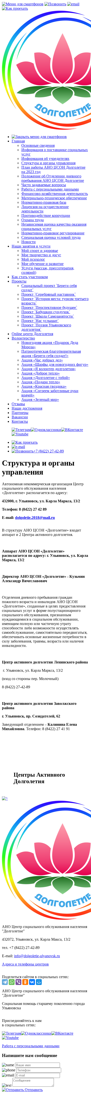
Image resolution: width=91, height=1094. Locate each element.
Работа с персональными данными (50, 189)
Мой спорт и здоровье (39, 250)
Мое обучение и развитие (42, 264)
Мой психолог (33, 259)
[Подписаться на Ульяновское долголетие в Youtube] (20, 434)
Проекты (19, 281)
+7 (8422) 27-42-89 (48, 451)
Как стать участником (30, 277)
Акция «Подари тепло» (40, 382)
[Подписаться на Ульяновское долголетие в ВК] (72, 430)
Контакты (20, 421)
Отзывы (18, 404)
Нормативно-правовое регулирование (52, 233)
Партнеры (20, 413)
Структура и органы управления (48, 163)
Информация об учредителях (45, 158)
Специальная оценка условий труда (51, 237)
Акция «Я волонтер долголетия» (48, 369)
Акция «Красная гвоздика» (43, 386)
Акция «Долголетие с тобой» (45, 378)
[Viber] (18, 982)
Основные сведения (38, 145)
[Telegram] (5, 982)
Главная (18, 141)
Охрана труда (32, 220)
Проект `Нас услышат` (40, 321)
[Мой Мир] (39, 982)
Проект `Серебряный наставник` (48, 294)
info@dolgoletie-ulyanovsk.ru (37, 956)
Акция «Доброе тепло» (40, 373)
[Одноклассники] (25, 982)
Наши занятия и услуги (31, 246)
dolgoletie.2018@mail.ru (35, 517)
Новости (28, 242)
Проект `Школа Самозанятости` (47, 316)
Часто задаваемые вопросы (43, 185)
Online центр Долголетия (32, 334)
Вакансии (20, 417)
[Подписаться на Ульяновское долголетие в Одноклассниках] (46, 430)
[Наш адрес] (25, 442)
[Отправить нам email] (18, 447)
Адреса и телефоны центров (25, 964)
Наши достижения (27, 408)
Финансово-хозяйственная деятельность (54, 194)
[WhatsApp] (12, 982)
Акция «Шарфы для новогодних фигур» (54, 364)
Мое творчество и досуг (41, 255)
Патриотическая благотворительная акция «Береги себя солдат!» (51, 353)
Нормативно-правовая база (43, 202)
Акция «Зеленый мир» (40, 399)
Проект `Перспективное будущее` (49, 307)
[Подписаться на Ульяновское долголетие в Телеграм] (21, 430)
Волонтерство (23, 338)
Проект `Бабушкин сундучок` (45, 312)
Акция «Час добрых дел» (42, 360)
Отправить (33, 1090)
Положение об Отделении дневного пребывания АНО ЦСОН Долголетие (52, 178)
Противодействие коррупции (45, 215)
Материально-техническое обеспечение (54, 198)
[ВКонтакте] (32, 982)
